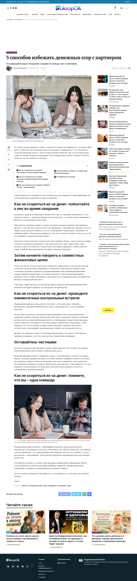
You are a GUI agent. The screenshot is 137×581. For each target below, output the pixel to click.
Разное (113, 86)
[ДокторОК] (68, 8)
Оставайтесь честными (65, 177)
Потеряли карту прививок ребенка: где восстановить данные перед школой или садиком (119, 110)
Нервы (9, 532)
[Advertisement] (68, 36)
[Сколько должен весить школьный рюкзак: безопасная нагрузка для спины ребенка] (103, 165)
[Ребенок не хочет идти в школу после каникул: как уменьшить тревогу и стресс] (25, 521)
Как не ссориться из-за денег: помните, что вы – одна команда (33, 186)
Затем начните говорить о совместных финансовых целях (70, 172)
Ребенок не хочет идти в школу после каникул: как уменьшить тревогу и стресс (22, 538)
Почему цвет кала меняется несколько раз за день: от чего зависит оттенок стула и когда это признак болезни (119, 94)
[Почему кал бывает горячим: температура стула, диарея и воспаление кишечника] (103, 208)
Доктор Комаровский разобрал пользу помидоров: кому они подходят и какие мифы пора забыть (118, 180)
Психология (11, 52)
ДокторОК (58, 195)
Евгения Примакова (20, 68)
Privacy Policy (32, 2)
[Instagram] (27, 566)
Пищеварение (115, 101)
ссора (68, 486)
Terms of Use (44, 2)
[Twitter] (13, 566)
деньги (24, 486)
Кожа (112, 131)
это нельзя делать (72, 473)
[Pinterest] (18, 566)
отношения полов (35, 486)
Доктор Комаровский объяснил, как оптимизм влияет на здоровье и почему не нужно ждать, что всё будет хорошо (68, 540)
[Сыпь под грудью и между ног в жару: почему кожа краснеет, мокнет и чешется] (103, 151)
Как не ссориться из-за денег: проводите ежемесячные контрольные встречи (32, 179)
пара (45, 486)
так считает (46, 231)
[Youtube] (22, 566)
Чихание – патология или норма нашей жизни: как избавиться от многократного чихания (114, 246)
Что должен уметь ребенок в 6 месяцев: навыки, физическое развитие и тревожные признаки (109, 538)
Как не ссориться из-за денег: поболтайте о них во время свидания (31, 171)
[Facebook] (8, 566)
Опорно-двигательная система (120, 172)
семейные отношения (56, 486)
